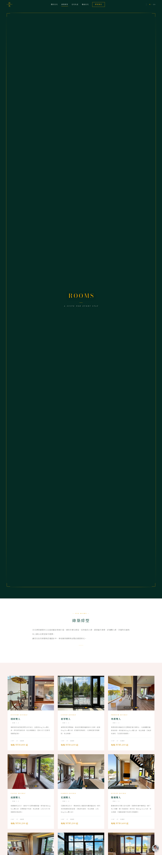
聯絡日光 (85, 4)
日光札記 (75, 4)
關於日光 (54, 4)
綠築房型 (64, 4)
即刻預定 (98, 4)
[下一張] (50, 693)
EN (154, 4)
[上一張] (11, 693)
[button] (26, 707)
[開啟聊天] (155, 848)
